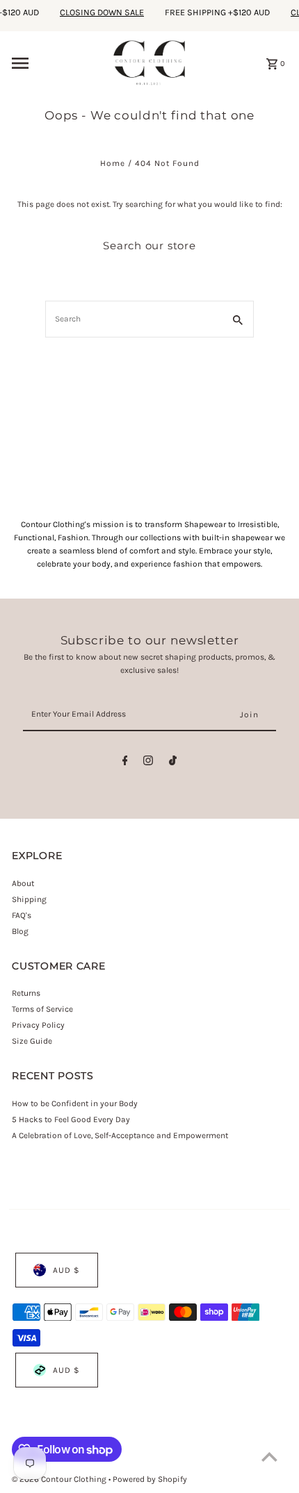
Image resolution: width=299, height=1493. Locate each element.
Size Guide (32, 1041)
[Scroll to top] (269, 1456)
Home (112, 163)
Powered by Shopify (150, 1479)
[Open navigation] (57, 63)
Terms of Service (42, 1009)
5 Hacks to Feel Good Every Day (71, 1119)
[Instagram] (148, 763)
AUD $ (66, 1270)
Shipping (29, 899)
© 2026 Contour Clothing (60, 1479)
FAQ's (21, 915)
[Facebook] (125, 763)
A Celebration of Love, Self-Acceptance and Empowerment (121, 1135)
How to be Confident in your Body (75, 1103)
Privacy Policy (38, 1025)
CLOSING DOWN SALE (97, 12)
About (23, 883)
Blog (20, 931)
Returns (26, 993)
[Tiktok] (173, 763)
